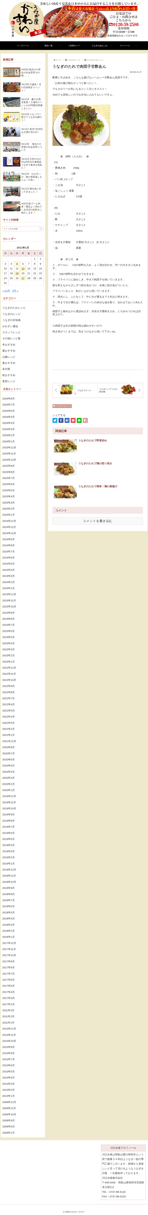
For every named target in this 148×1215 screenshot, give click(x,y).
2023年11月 (9, 600)
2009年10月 (9, 1114)
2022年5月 (8, 710)
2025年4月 (8, 496)
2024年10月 (9, 533)
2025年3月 (8, 502)
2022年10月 (9, 680)
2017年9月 (8, 961)
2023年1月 (8, 661)
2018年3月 (8, 924)
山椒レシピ (8, 356)
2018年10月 (9, 881)
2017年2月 (8, 1004)
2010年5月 (8, 1071)
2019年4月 (8, 845)
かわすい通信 (10, 326)
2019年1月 (8, 863)
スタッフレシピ (11, 332)
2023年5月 (8, 637)
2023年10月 (9, 606)
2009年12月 (9, 1102)
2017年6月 (8, 979)
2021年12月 (9, 741)
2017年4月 (8, 992)
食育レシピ (8, 381)
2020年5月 (8, 765)
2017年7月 (8, 973)
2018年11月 (9, 875)
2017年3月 (8, 998)
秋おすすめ (8, 375)
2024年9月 (8, 539)
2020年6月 (8, 759)
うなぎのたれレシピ (63, 406)
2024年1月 (8, 588)
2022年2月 (8, 728)
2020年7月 (8, 753)
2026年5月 (8, 416)
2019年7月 (8, 826)
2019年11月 (9, 802)
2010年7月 (8, 1059)
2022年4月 (8, 716)
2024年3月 (8, 576)
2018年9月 (8, 888)
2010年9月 (8, 1047)
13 (23, 268)
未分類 (6, 369)
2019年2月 (8, 857)
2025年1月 (8, 514)
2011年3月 (8, 1010)
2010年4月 (8, 1077)
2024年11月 (9, 527)
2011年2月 (8, 1016)
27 (23, 278)
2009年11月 (9, 1108)
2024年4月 (8, 569)
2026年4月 (8, 423)
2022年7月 (8, 698)
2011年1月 (8, 1022)
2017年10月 (9, 955)
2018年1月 (8, 936)
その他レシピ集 (11, 338)
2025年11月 (9, 453)
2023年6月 (8, 631)
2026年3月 (8, 429)
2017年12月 (9, 943)
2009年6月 (8, 1126)
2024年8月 (8, 545)
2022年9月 (8, 686)
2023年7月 (8, 624)
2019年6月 (8, 833)
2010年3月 (8, 1083)
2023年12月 (9, 594)
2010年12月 (9, 1028)
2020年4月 (8, 771)
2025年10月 (9, 459)
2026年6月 (8, 410)
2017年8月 (8, 967)
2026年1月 (8, 441)
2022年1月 (8, 735)
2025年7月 (8, 478)
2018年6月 (8, 906)
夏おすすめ (8, 350)
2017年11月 (9, 949)
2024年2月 (8, 582)
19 (17, 273)
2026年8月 (8, 398)
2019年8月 (8, 820)
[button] (41, 228)
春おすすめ (8, 363)
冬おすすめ (8, 344)
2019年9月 (8, 814)
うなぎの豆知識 (11, 320)
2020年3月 (8, 777)
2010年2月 (8, 1089)
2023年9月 (8, 612)
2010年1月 (8, 1095)
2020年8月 (8, 747)
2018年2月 (8, 930)
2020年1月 (8, 790)
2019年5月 (8, 839)
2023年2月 (8, 655)
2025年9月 (8, 465)
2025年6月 (8, 484)
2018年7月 (8, 900)
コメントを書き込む (97, 521)
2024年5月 (8, 563)
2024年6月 (8, 557)
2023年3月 (8, 649)
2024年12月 (9, 521)
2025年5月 (8, 490)
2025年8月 (8, 472)
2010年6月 (8, 1065)
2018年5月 (8, 912)
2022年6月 (8, 704)
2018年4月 (8, 918)
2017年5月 (8, 985)
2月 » (15, 290)
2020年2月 (8, 784)
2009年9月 (8, 1120)
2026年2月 (8, 435)
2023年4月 (8, 643)
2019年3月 (8, 851)
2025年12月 (9, 447)
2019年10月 (9, 808)
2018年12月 (9, 869)
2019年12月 (9, 796)
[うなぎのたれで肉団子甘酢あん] (67, 420)
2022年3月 (8, 722)
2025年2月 (8, 508)
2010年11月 (9, 1034)
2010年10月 (9, 1041)
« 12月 (6, 290)
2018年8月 (8, 894)
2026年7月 (8, 404)
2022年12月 (9, 667)
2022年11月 (9, 673)
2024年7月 (8, 551)
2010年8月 (8, 1053)
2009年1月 (8, 1132)
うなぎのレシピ (11, 314)
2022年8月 (8, 692)
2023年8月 (8, 618)
